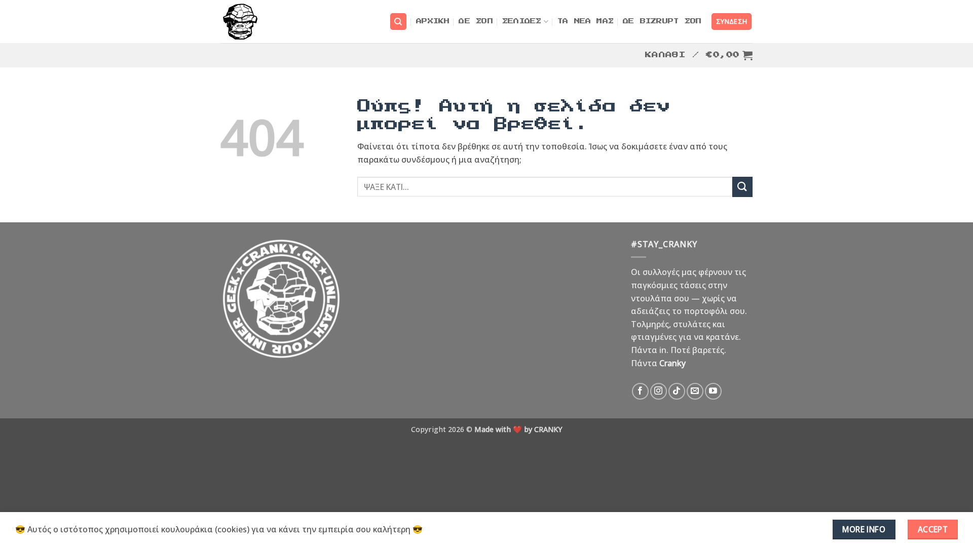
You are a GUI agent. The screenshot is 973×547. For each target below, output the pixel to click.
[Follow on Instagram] (658, 391)
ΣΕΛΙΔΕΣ (522, 21)
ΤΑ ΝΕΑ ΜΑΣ (585, 21)
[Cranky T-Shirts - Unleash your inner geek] (239, 22)
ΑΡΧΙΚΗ (433, 21)
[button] (732, 21)
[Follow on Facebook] (640, 391)
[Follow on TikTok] (676, 391)
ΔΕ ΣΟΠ (476, 21)
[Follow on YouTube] (713, 391)
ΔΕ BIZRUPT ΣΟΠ (662, 21)
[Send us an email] (695, 391)
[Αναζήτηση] (398, 21)
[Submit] (742, 187)
